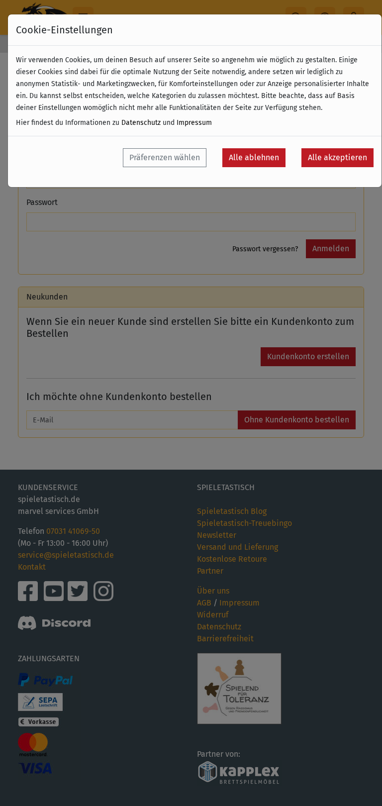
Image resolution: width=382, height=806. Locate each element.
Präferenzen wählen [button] (164, 157)
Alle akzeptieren (337, 157)
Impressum (194, 122)
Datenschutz (141, 122)
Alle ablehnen (254, 157)
